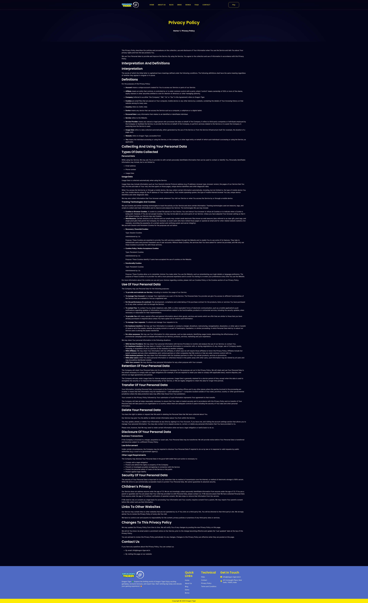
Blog (171, 5)
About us (162, 5)
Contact (206, 5)
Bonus (188, 5)
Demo (179, 5)
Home (152, 5)
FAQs (197, 5)
